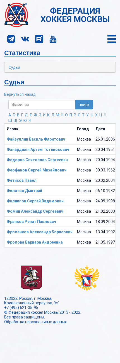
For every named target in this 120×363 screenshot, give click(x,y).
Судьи (14, 67)
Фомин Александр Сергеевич (35, 211)
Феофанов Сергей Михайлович (36, 170)
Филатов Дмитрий (24, 190)
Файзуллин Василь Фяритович (36, 139)
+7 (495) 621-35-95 (21, 307)
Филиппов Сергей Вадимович (35, 201)
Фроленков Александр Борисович (40, 232)
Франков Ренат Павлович (31, 221)
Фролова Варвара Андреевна (35, 242)
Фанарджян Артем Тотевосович (38, 149)
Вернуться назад (20, 94)
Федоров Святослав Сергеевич (37, 160)
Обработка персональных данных (35, 322)
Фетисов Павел (22, 180)
